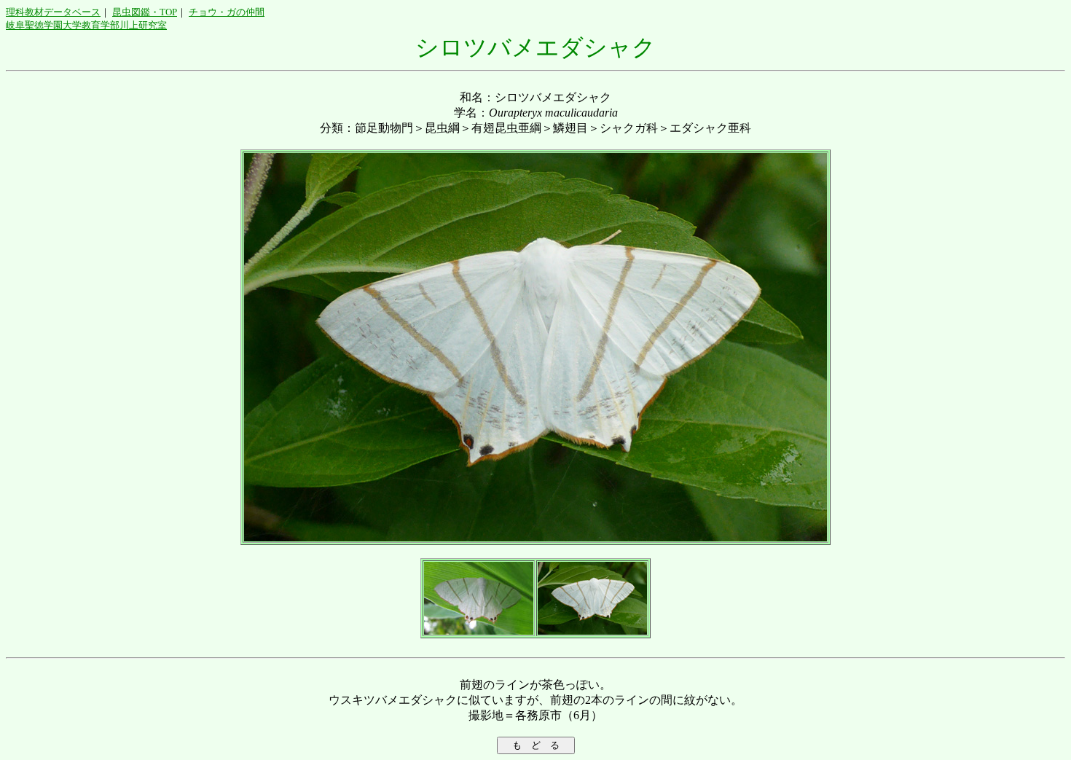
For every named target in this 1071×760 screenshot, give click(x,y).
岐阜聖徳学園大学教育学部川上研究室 (86, 25)
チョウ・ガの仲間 (226, 12)
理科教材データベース (53, 12)
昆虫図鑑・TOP (144, 12)
